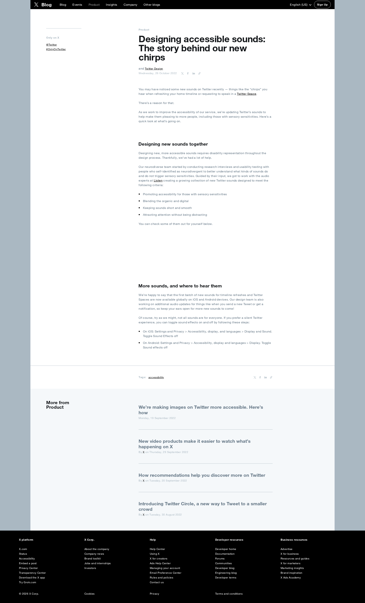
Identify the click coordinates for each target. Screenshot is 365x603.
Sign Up (322, 4)
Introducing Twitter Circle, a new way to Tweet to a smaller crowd (203, 506)
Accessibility (27, 558)
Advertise (287, 549)
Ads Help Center (160, 563)
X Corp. (89, 539)
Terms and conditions (229, 593)
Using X (155, 553)
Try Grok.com (27, 582)
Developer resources (229, 539)
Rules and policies (161, 577)
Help (153, 539)
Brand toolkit (92, 558)
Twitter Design (154, 68)
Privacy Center (28, 568)
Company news (94, 553)
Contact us (157, 582)
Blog (63, 4)
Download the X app (32, 577)
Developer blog (225, 568)
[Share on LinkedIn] (193, 73)
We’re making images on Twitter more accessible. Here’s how (201, 409)
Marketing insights (292, 568)
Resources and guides (295, 558)
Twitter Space (246, 94)
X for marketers (290, 563)
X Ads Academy (291, 577)
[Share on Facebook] (187, 73)
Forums (220, 558)
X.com (23, 549)
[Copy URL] (198, 73)
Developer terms (225, 577)
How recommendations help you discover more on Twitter (202, 475)
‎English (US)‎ (299, 4)
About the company (96, 549)
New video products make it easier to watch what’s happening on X (195, 443)
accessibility (156, 377)
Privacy (154, 593)
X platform (26, 539)
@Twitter (51, 44)
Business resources (294, 539)
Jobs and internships (97, 563)
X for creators (158, 558)
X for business (290, 553)
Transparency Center (32, 572)
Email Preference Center (165, 572)
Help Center (157, 549)
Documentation (225, 553)
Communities (223, 563)
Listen (158, 180)
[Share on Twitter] (182, 73)
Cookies (89, 593)
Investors (90, 568)
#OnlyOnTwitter (56, 49)
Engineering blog (226, 572)
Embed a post (28, 563)
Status (23, 553)
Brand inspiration (291, 572)
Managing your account (165, 568)
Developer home (225, 549)
